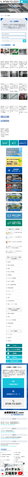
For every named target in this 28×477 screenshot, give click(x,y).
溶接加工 (9, 340)
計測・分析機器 (11, 281)
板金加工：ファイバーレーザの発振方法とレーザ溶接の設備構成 (14, 247)
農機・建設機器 (11, 265)
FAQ (3, 461)
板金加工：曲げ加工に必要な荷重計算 (14, 242)
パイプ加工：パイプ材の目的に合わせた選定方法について (14, 252)
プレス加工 (10, 334)
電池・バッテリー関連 (12, 304)
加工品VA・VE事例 (5, 456)
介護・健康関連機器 (12, 284)
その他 (9, 294)
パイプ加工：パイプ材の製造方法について (14, 238)
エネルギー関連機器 (12, 278)
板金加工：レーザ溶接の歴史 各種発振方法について (14, 233)
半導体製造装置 (11, 300)
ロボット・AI (10, 291)
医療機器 (9, 274)
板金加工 (9, 337)
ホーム (2, 15)
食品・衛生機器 (11, 271)
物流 (9, 297)
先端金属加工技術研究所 (6, 454)
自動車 (9, 261)
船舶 (9, 268)
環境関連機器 (10, 287)
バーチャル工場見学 (6, 460)
